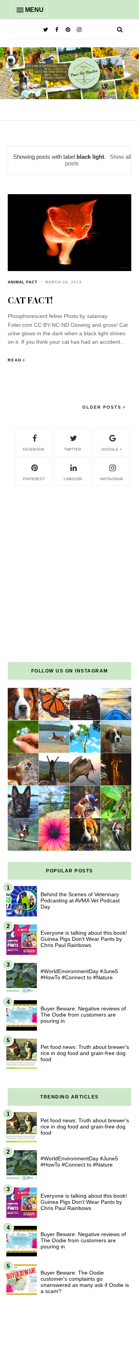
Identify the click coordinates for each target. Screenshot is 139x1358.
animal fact (22, 282)
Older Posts (102, 407)
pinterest (34, 479)
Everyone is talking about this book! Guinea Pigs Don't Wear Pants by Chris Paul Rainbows (84, 939)
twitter (72, 449)
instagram (111, 479)
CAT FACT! (30, 300)
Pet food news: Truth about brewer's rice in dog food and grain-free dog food (85, 1053)
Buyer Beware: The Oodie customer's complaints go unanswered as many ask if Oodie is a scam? (85, 1282)
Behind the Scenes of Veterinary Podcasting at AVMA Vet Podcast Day (80, 900)
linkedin (73, 479)
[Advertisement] (69, 556)
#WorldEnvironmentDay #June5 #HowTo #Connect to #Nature (79, 974)
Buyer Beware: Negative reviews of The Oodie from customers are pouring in (83, 1014)
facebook (33, 449)
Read (15, 360)
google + (111, 449)
